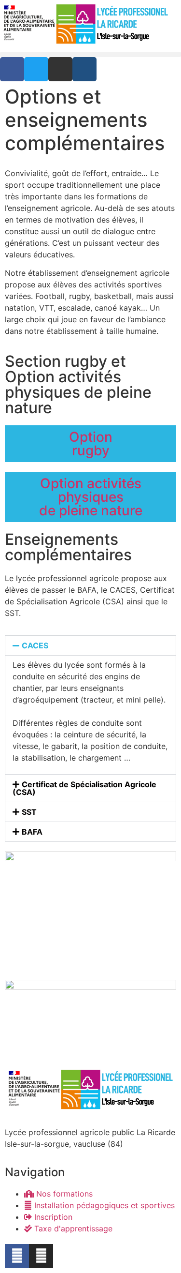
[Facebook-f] (17, 1256)
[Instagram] (41, 1256)
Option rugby (90, 444)
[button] (90, 54)
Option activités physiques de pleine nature (90, 497)
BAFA (32, 832)
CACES (35, 645)
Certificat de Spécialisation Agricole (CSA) (84, 788)
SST (29, 812)
